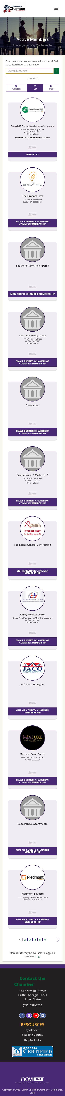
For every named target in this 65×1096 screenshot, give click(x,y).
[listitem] (32, 131)
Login (38, 956)
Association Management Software (32, 1083)
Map (51, 88)
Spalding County (32, 1035)
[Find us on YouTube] (36, 1015)
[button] (56, 71)
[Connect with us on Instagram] (29, 1015)
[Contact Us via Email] (43, 1015)
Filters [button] (31, 78)
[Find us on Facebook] (22, 1015)
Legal (32, 1092)
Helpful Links (32, 1040)
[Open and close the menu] (44, 8)
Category (16, 88)
